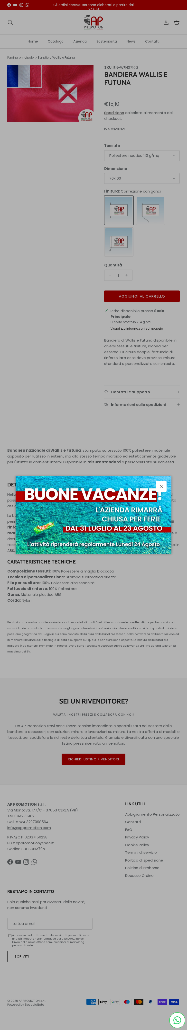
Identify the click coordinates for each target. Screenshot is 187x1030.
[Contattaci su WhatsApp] (177, 1020)
